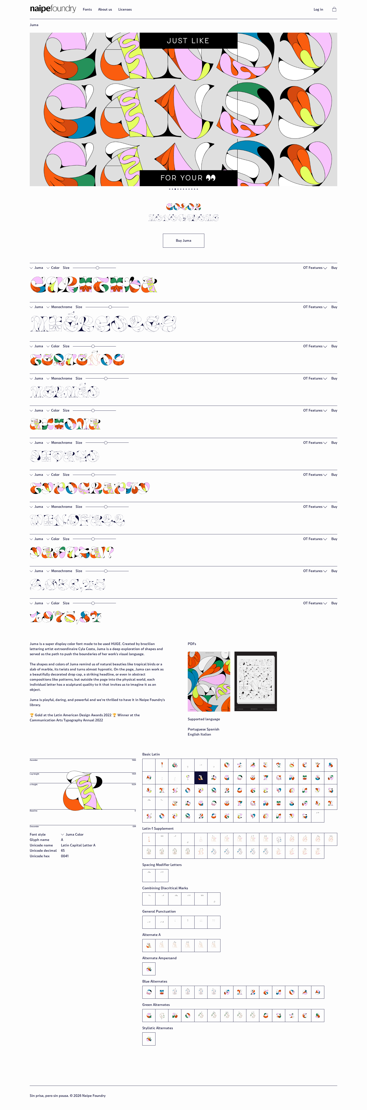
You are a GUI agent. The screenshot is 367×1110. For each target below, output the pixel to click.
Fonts (87, 9)
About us (105, 9)
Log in (318, 9)
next (260, 112)
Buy (334, 268)
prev (106, 112)
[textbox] (183, 285)
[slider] (97, 267)
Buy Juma (183, 241)
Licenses (125, 9)
